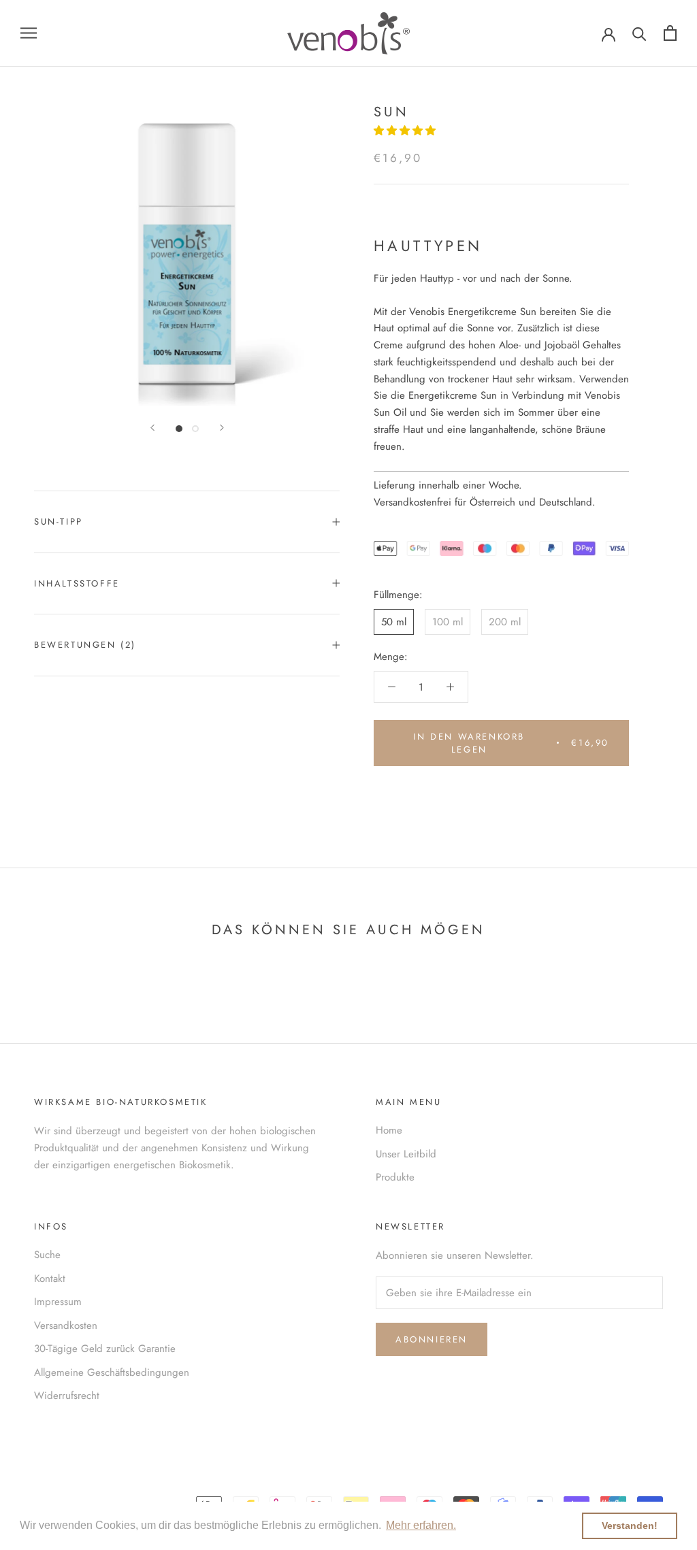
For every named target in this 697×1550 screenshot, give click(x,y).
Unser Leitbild (406, 1154)
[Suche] (639, 33)
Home (389, 1130)
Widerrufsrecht (66, 1395)
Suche (47, 1254)
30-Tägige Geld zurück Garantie (105, 1348)
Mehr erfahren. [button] (421, 1525)
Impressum (58, 1301)
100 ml (447, 621)
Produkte (395, 1177)
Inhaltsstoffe (77, 583)
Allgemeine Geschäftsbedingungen (111, 1372)
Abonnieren (431, 1339)
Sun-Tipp (58, 521)
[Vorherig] (152, 428)
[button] (406, 130)
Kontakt (49, 1278)
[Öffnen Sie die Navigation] (28, 33)
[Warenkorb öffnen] (670, 33)
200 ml (505, 621)
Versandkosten (65, 1325)
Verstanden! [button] (630, 1525)
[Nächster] (222, 428)
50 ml (393, 621)
